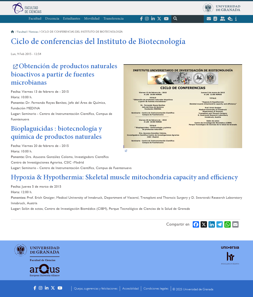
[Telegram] (219, 224)
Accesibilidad (130, 288)
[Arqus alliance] (44, 270)
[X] (204, 224)
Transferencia (113, 19)
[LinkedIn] (212, 224)
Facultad (35, 19)
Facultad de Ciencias (42, 260)
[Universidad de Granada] (222, 8)
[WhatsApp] (227, 224)
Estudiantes (71, 19)
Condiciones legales (155, 288)
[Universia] (230, 247)
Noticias (33, 31)
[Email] (235, 224)
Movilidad (91, 19)
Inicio (13, 32)
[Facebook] (196, 224)
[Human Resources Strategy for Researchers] (230, 261)
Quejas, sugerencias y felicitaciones (95, 288)
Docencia (52, 19)
